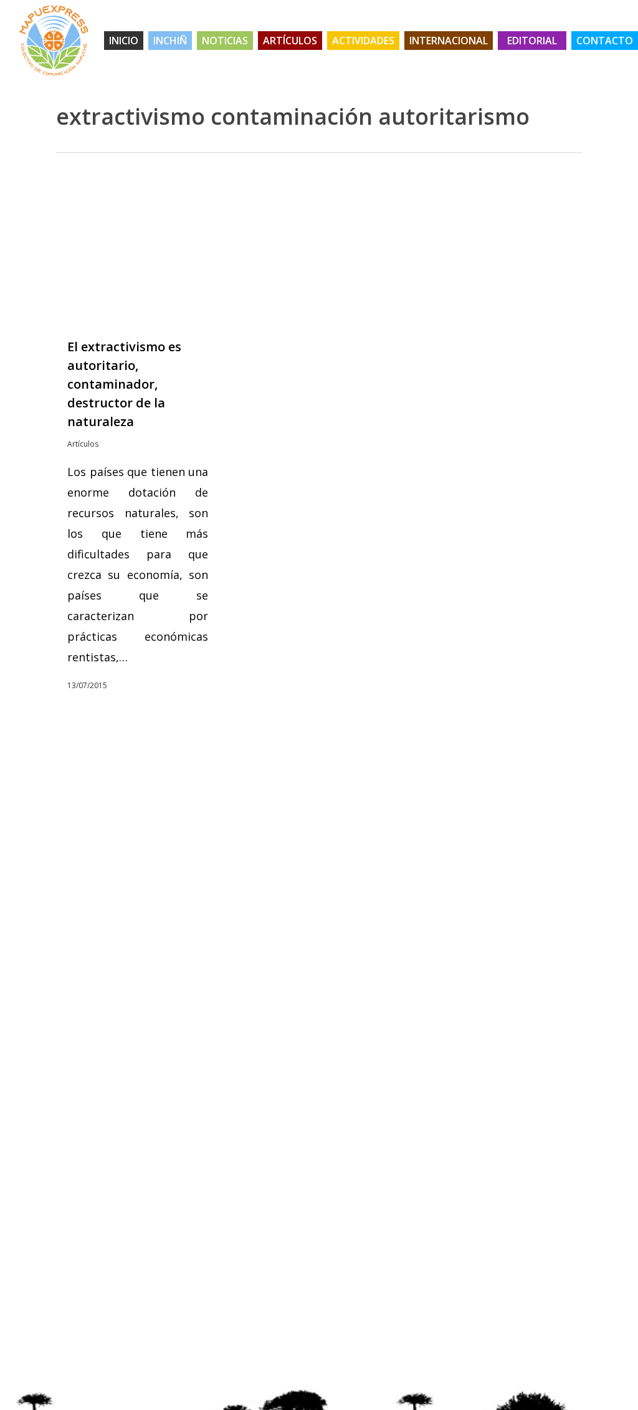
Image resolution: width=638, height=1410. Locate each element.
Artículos (82, 444)
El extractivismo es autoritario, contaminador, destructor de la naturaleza (124, 384)
